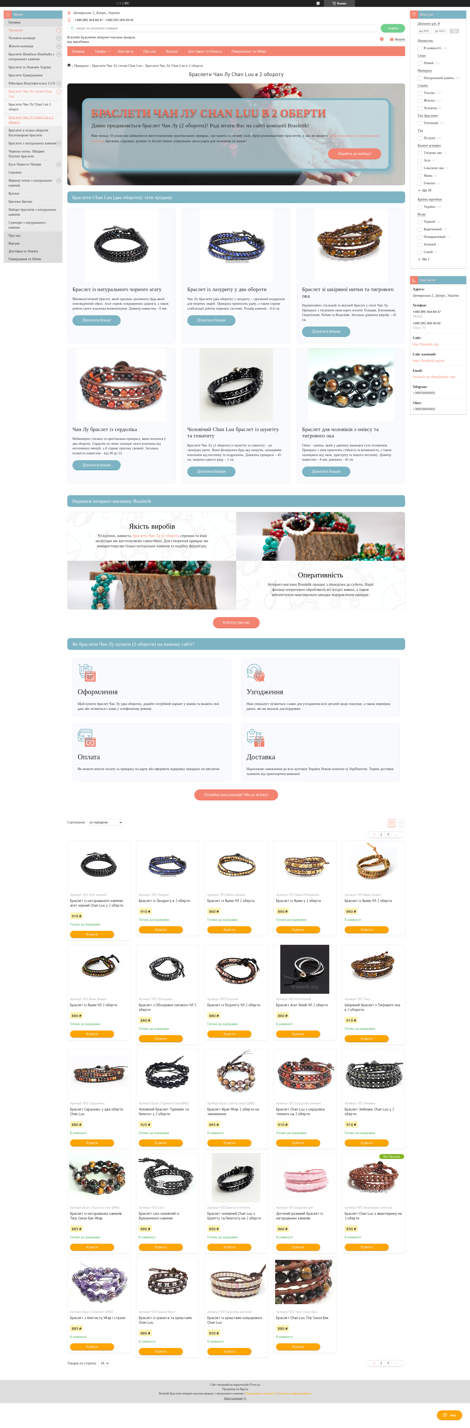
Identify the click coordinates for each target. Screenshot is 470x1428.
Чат (453, 1415)
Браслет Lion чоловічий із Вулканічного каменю (159, 1215)
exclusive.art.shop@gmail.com (434, 377)
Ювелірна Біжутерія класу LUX (32, 83)
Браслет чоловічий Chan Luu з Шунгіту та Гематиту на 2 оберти (234, 1215)
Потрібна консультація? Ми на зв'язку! (236, 795)
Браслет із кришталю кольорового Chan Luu (234, 1320)
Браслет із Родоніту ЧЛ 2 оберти (233, 1005)
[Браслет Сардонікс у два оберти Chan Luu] (99, 1073)
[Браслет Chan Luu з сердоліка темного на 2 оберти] (305, 1073)
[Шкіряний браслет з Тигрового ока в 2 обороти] (373, 969)
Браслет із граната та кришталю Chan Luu (165, 1320)
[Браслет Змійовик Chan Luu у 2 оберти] (373, 1073)
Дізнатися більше (96, 320)
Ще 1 (426, 259)
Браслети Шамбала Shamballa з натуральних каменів (31, 56)
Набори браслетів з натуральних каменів (32, 212)
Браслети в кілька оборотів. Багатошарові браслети (29, 133)
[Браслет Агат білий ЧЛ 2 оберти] (305, 969)
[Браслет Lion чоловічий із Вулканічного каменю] (167, 1177)
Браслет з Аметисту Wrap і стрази (97, 1317)
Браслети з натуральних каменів (32, 143)
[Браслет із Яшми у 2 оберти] (305, 865)
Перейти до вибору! (354, 154)
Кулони (14, 193)
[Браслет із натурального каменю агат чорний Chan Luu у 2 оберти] (99, 865)
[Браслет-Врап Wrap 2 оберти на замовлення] (236, 1073)
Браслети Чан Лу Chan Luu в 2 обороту (31, 120)
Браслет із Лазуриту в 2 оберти (164, 900)
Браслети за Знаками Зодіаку (30, 67)
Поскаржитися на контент (261, 1393)
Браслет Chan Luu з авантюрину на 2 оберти (373, 1215)
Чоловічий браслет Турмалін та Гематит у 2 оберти (164, 1111)
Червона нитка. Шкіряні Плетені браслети (27, 154)
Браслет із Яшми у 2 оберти (298, 900)
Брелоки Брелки (20, 201)
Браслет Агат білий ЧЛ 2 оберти (302, 1005)
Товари (100, 51)
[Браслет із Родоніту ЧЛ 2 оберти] (236, 969)
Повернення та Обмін (25, 259)
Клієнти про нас (236, 622)
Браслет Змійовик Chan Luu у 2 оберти (369, 1111)
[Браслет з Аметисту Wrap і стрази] (99, 1282)
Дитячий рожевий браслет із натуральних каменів (299, 1215)
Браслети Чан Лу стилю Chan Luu (30, 94)
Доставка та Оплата (23, 251)
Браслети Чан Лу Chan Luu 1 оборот (30, 107)
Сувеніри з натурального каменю (27, 225)
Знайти (393, 28)
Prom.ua (255, 1384)
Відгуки (14, 243)
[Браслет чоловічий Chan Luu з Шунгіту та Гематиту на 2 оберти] (236, 1177)
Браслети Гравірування (25, 75)
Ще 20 (426, 190)
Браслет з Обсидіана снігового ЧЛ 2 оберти (167, 1007)
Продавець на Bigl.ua (235, 1389)
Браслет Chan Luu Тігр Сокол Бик (302, 1317)
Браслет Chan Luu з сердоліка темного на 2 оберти (300, 1111)
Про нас (15, 235)
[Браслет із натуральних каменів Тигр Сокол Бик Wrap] (99, 1177)
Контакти (125, 51)
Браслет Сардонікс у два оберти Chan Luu (96, 1111)
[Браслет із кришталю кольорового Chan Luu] (236, 1282)
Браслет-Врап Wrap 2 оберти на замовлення (233, 1111)
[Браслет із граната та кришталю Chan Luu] (167, 1282)
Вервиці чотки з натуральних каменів (30, 183)
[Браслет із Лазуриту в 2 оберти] (167, 865)
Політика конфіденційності (295, 1393)
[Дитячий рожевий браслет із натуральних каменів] (305, 1177)
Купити (92, 934)
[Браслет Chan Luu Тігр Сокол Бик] (305, 1282)
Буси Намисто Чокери (25, 164)
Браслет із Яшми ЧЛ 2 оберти (231, 900)
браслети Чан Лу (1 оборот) (155, 536)
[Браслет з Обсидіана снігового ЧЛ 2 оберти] (167, 969)
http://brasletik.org (425, 344)
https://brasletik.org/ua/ (429, 361)
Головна (14, 22)
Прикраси (16, 30)
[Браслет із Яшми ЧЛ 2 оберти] (236, 865)
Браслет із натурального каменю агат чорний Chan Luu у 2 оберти (96, 903)
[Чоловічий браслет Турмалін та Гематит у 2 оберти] (167, 1073)
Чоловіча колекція (22, 38)
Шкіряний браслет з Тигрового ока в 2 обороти (372, 1007)
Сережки (15, 172)
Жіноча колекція (21, 46)
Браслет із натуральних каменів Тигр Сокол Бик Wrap (96, 1215)
